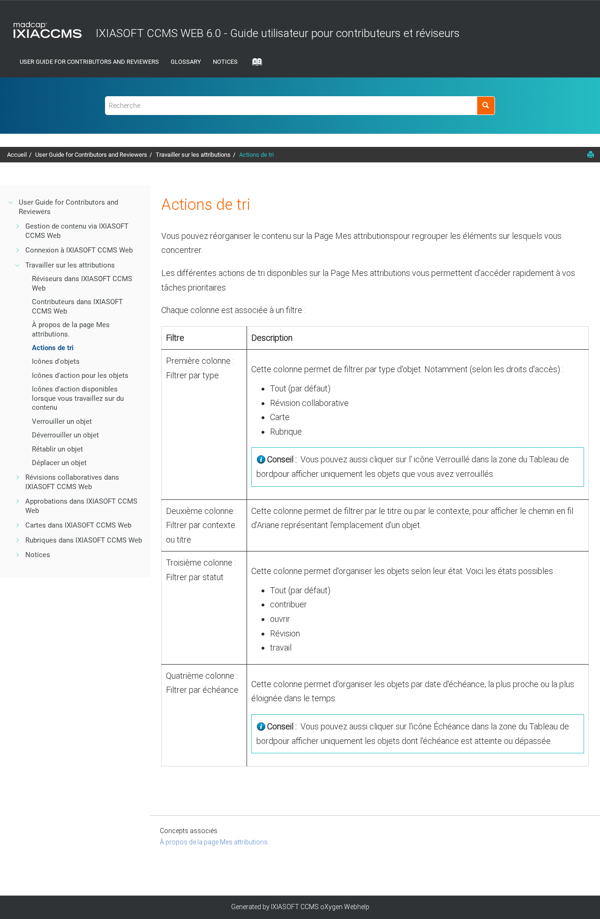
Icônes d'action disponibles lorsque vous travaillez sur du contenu (78, 398)
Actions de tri (256, 154)
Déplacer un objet (59, 463)
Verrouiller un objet (62, 421)
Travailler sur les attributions (193, 154)
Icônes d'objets (56, 361)
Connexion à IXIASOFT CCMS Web (79, 250)
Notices (225, 61)
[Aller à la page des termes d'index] (254, 65)
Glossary (186, 61)
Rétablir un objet (57, 449)
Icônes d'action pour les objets (80, 375)
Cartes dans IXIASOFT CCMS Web (78, 525)
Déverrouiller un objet (65, 435)
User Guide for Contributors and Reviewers (89, 61)
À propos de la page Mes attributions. (214, 842)
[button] (11, 202)
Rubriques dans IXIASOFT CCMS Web (83, 540)
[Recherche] (486, 105)
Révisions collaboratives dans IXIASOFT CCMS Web (72, 482)
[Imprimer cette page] (591, 154)
